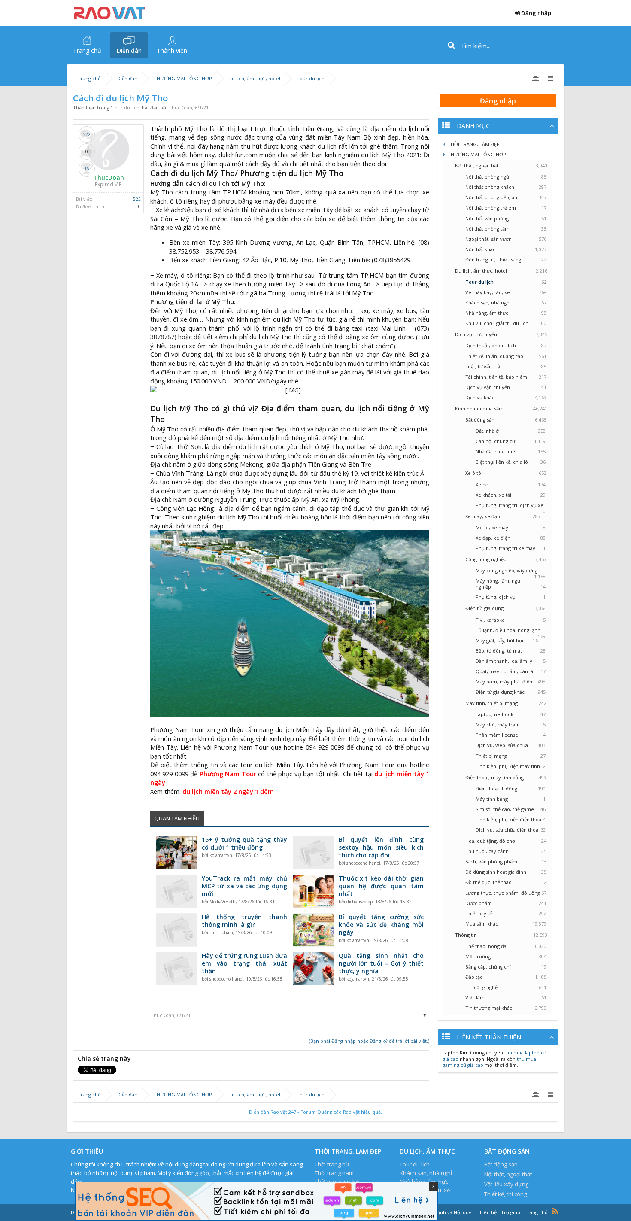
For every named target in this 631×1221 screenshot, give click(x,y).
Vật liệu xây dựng (506, 1184)
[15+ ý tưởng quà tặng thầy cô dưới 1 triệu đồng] (176, 852)
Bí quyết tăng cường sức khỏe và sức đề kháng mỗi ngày (381, 924)
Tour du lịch (126, 107)
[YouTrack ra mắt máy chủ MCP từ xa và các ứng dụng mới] (176, 891)
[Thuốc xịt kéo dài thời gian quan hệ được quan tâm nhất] (313, 891)
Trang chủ (87, 50)
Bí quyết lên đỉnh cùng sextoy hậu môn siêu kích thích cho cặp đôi (381, 847)
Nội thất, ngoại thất (508, 1174)
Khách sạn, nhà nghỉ (426, 1173)
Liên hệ (488, 1212)
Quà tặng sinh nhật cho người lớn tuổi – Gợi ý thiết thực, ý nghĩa (381, 963)
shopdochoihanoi (363, 863)
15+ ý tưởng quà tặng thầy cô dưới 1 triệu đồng (244, 843)
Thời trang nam (334, 1173)
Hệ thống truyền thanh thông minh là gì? (244, 921)
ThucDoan (180, 107)
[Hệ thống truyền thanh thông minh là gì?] (176, 930)
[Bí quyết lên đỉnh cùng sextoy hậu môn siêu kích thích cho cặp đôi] (313, 852)
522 (137, 199)
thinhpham (221, 932)
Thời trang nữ (332, 1164)
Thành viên (172, 50)
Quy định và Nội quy (448, 1212)
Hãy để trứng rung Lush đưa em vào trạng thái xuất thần (244, 963)
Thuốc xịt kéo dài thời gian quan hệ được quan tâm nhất (381, 886)
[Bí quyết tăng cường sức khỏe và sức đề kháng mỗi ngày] (313, 930)
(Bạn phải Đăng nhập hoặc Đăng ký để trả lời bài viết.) (369, 1041)
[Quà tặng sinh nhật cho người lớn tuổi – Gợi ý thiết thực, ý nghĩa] (313, 968)
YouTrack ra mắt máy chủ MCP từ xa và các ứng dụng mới (244, 886)
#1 (426, 1015)
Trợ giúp (510, 1212)
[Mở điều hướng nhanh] (535, 78)
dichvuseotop (359, 902)
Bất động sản (501, 1164)
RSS (555, 1211)
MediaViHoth (222, 902)
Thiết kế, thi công (505, 1194)
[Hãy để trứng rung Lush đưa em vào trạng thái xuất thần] (176, 968)
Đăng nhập (498, 101)
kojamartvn (220, 855)
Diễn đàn (129, 50)
